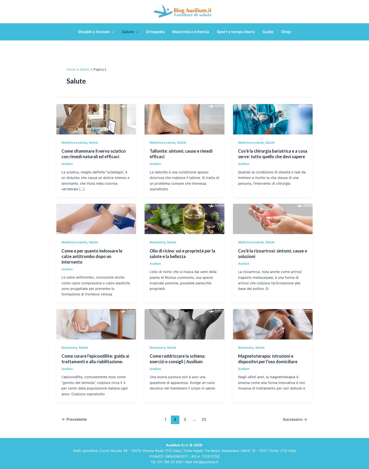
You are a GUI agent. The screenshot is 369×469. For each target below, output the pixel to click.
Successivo (295, 419)
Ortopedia (155, 31)
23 (204, 419)
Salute (128, 31)
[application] (112, 31)
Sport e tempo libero (236, 31)
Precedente (74, 419)
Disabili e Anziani (94, 31)
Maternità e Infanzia (190, 31)
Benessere (157, 242)
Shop (286, 31)
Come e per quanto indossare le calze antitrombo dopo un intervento (92, 256)
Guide (268, 31)
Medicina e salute (74, 142)
